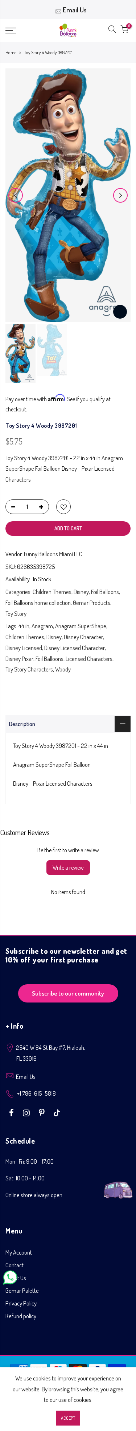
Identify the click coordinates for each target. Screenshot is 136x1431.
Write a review (68, 867)
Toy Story (15, 613)
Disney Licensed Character (74, 647)
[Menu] (19, 30)
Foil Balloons (105, 591)
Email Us (75, 9)
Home (10, 52)
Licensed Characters (89, 658)
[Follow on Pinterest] (42, 1112)
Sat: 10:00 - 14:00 (25, 1178)
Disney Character (83, 637)
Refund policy (20, 1316)
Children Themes (52, 591)
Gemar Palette (22, 1290)
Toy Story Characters (29, 669)
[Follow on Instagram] (27, 1112)
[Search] (112, 30)
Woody (63, 669)
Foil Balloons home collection (38, 602)
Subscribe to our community (68, 993)
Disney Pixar (19, 658)
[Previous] (15, 195)
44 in (23, 626)
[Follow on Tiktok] (57, 1112)
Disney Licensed (23, 647)
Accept (68, 1418)
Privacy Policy (21, 1303)
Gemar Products (91, 602)
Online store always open (33, 1195)
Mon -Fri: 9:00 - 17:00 (29, 1161)
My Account (18, 1252)
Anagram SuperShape (80, 626)
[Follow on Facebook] (12, 1112)
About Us (15, 1277)
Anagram (42, 626)
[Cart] (124, 30)
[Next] (120, 195)
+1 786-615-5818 (36, 1093)
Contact (14, 1265)
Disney (81, 591)
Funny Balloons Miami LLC (53, 554)
